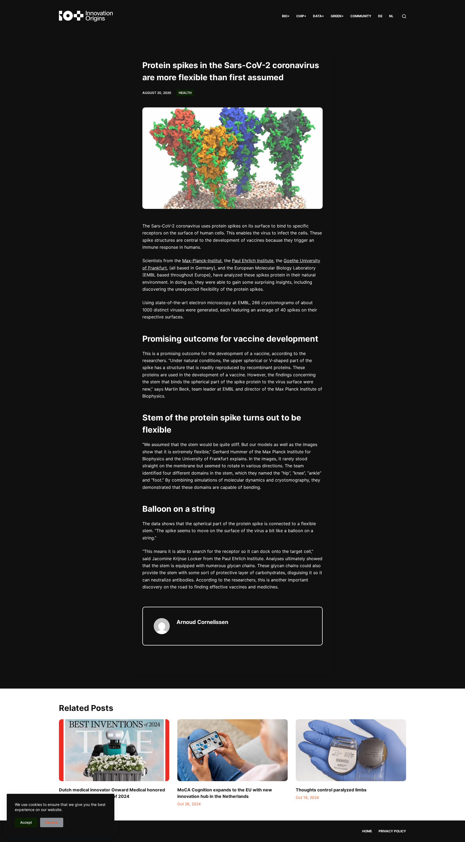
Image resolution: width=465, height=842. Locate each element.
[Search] (404, 16)
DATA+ (318, 16)
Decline (51, 822)
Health (185, 93)
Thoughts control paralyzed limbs (331, 789)
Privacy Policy (392, 831)
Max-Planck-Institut (202, 260)
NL (391, 16)
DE (380, 16)
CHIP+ (301, 16)
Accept (26, 822)
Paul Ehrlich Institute (252, 260)
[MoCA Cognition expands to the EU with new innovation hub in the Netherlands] (232, 750)
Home (367, 831)
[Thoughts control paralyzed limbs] (351, 750)
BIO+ (286, 16)
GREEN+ (337, 16)
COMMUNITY (360, 16)
